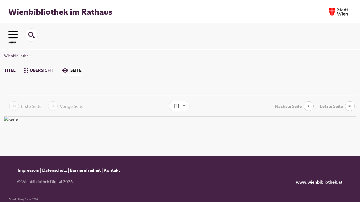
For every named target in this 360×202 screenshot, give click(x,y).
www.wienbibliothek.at (319, 182)
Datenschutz (54, 170)
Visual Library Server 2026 (23, 199)
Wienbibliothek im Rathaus (60, 11)
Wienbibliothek (17, 55)
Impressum (28, 170)
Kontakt (112, 170)
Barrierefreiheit (85, 170)
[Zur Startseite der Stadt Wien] (338, 12)
